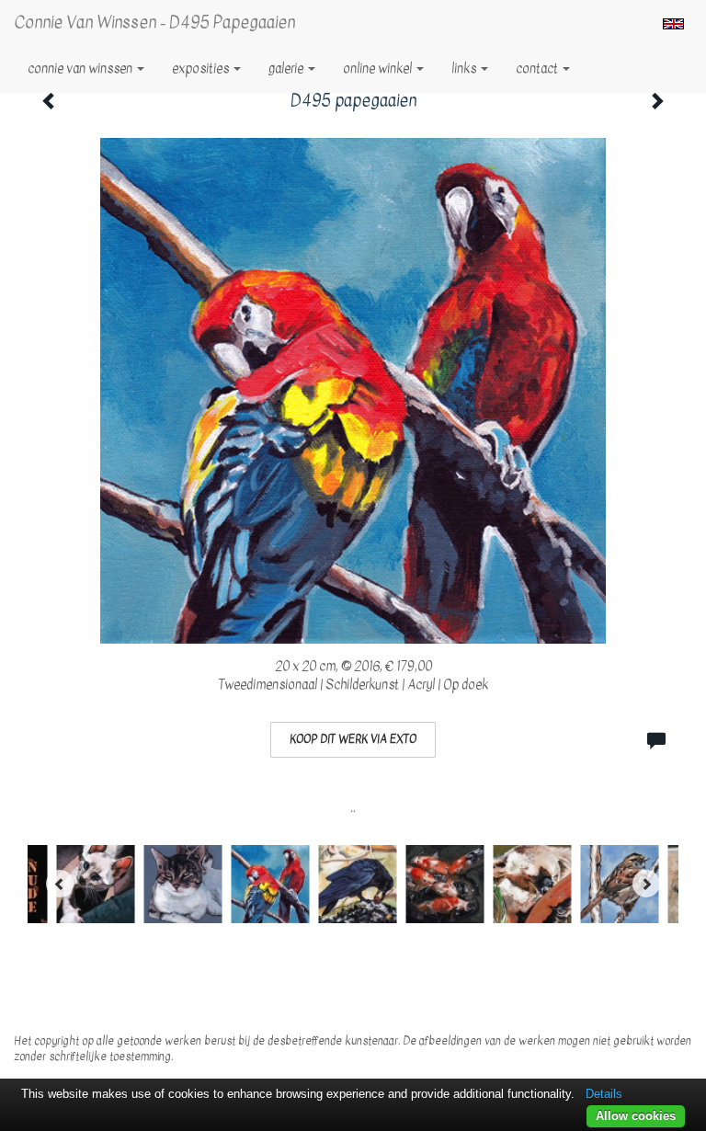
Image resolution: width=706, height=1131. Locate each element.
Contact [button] (538, 68)
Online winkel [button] (379, 68)
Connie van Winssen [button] (81, 68)
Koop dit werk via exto (353, 739)
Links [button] (465, 68)
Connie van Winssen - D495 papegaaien (154, 22)
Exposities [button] (202, 68)
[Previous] (60, 883)
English (673, 23)
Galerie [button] (287, 68)
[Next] (646, 883)
